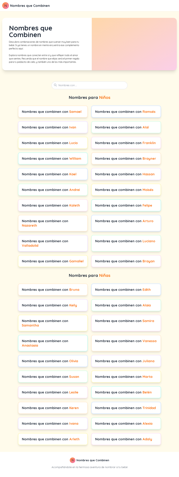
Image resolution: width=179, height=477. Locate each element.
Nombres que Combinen (30, 5)
